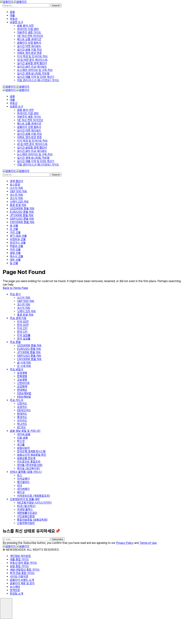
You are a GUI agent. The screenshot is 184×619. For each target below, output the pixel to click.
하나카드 (22, 424)
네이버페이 (23, 489)
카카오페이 (23, 478)
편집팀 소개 (16, 593)
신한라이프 (23, 383)
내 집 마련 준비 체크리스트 (32, 59)
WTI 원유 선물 (18, 235)
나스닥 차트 (16, 188)
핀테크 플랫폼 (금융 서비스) (26, 472)
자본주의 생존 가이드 (29, 32)
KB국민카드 (24, 410)
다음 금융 (22, 437)
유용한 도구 (16, 22)
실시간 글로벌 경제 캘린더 (32, 63)
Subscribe (57, 539)
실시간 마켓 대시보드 (29, 46)
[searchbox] (26, 5)
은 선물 (14, 229)
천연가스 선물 (18, 242)
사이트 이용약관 (19, 576)
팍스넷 (21, 441)
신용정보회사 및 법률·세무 (25, 499)
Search (56, 5)
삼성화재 (22, 386)
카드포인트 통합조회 (28, 461)
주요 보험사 (16, 369)
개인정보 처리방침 (20, 556)
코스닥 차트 (16, 198)
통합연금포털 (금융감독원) (32, 519)
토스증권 (15, 184)
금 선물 (14, 225)
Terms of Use (148, 543)
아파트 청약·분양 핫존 (29, 53)
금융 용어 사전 (25, 25)
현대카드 (22, 413)
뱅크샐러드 (23, 482)
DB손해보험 (24, 393)
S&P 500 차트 (18, 191)
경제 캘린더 (16, 181)
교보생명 (22, 379)
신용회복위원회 (26, 523)
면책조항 (15, 590)
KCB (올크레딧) (26, 506)
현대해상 (22, 390)
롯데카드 (22, 417)
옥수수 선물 (16, 256)
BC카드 (21, 427)
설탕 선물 (15, 253)
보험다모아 (23, 448)
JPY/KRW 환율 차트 (22, 215)
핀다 (19, 485)
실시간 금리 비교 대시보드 (32, 66)
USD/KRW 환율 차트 (22, 208)
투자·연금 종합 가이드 (22, 573)
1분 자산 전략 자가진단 (30, 36)
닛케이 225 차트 (19, 201)
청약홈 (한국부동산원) (30, 465)
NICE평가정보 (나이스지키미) (34, 502)
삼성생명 (22, 372)
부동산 (13, 18)
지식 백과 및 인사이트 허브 (32, 56)
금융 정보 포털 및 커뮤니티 (25, 431)
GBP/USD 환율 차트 (22, 218)
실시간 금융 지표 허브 (29, 49)
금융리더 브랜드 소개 (22, 580)
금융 (12, 12)
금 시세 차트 (24, 362)
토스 (19, 475)
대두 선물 (15, 259)
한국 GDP (23, 325)
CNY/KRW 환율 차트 (22, 222)
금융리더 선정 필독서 (29, 42)
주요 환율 (15, 342)
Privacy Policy (125, 543)
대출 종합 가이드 (19, 559)
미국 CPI (22, 328)
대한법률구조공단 (27, 513)
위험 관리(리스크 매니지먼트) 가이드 (38, 80)
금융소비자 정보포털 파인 (31, 454)
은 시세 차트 (24, 366)
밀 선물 (14, 263)
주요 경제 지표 (18, 318)
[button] (6, 608)
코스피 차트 (16, 195)
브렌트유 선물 (18, 239)
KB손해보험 (24, 396)
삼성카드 (22, 407)
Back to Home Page (15, 288)
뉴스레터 (15, 586)
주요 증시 (15, 294)
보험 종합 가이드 (19, 566)
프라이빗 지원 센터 (28, 29)
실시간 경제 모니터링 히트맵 (33, 73)
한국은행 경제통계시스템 (31, 451)
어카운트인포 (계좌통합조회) (33, 495)
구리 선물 (15, 232)
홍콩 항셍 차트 (18, 205)
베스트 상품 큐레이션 (29, 39)
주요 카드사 (16, 400)
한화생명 (22, 376)
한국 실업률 (23, 338)
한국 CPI (22, 332)
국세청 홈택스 (25, 509)
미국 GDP (23, 321)
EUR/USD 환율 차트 (22, 212)
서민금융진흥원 (26, 516)
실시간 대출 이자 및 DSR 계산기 (35, 77)
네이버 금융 (23, 434)
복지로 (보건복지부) (28, 468)
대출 (12, 15)
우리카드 (22, 420)
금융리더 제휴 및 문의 (22, 583)
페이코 (21, 492)
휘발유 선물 (16, 246)
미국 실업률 (23, 335)
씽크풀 (21, 444)
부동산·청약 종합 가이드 (23, 563)
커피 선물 (15, 249)
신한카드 (22, 403)
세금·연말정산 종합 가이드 (25, 569)
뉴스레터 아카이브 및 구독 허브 (35, 70)
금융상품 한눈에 (26, 458)
